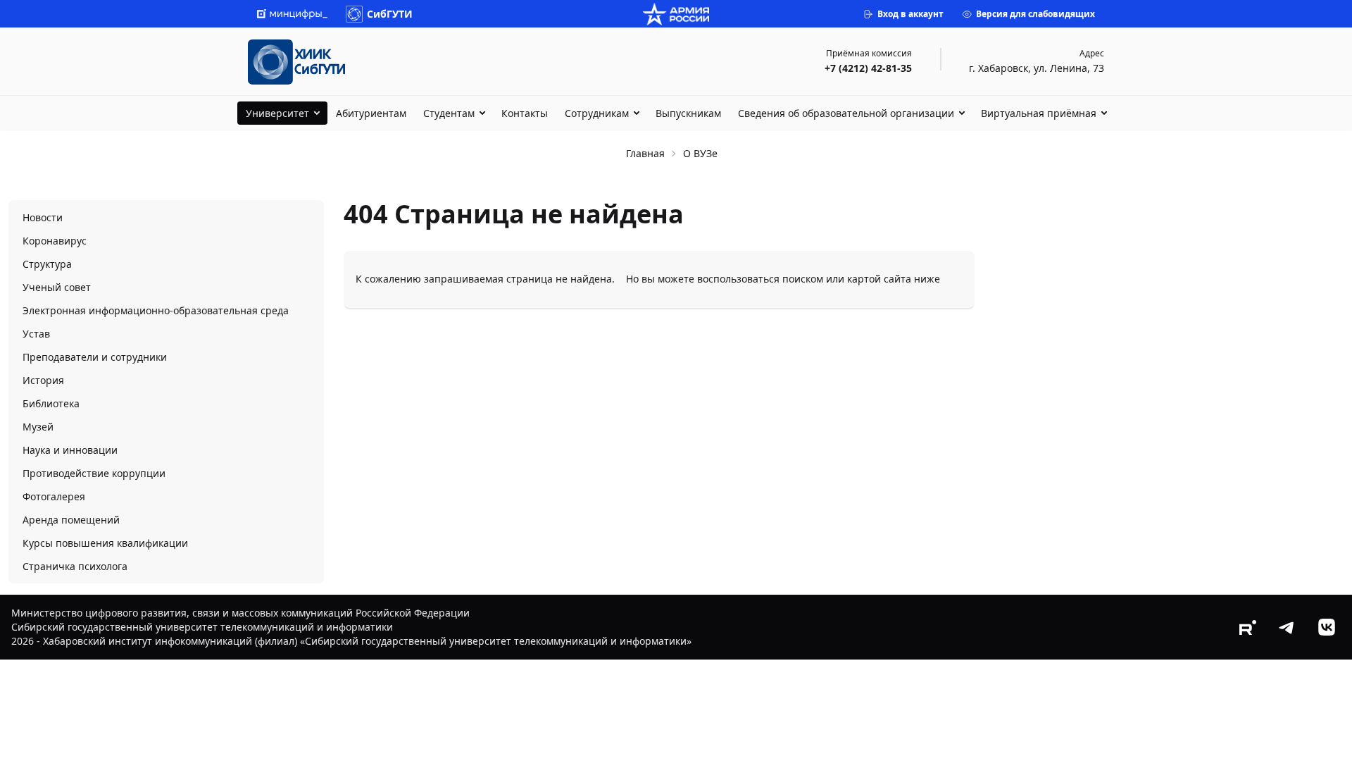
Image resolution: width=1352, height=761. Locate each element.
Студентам (449, 113)
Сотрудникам (597, 113)
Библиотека (51, 403)
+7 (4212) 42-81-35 (868, 68)
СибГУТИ (390, 13)
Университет (277, 113)
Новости (43, 217)
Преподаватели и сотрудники (95, 357)
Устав (36, 333)
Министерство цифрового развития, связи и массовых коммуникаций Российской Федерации (240, 612)
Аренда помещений (71, 519)
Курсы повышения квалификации (105, 543)
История (43, 380)
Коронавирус (55, 240)
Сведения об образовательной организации (846, 113)
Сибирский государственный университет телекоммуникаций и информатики (202, 626)
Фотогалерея (54, 496)
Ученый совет (57, 287)
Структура (47, 264)
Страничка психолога (75, 566)
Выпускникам (688, 113)
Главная (645, 153)
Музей (38, 426)
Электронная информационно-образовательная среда (156, 310)
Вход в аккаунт (910, 14)
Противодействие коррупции (94, 473)
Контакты (524, 113)
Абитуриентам (371, 113)
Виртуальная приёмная (1038, 113)
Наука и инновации (70, 450)
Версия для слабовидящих (1035, 14)
